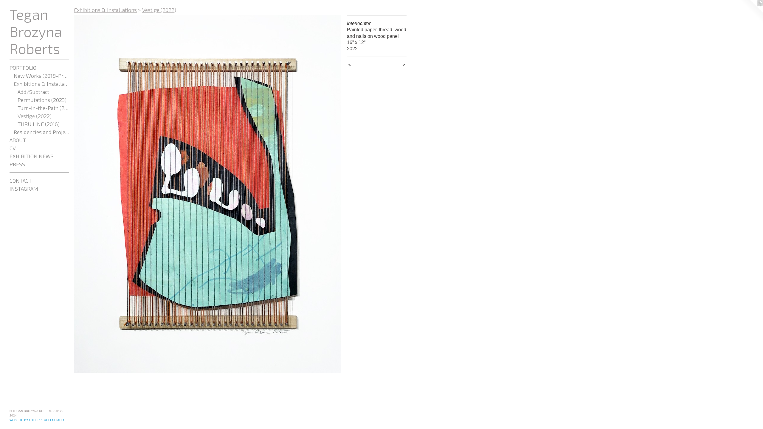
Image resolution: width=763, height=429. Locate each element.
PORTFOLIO (23, 67)
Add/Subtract (33, 91)
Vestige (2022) (35, 116)
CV (13, 148)
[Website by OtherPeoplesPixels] (751, 12)
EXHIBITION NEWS (32, 156)
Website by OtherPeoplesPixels (37, 420)
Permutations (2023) (42, 100)
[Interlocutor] (207, 194)
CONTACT (21, 180)
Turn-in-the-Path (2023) (43, 108)
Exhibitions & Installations (41, 83)
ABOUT (18, 140)
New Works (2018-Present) (41, 75)
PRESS (17, 164)
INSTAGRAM (24, 188)
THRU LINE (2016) (39, 124)
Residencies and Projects (41, 132)
